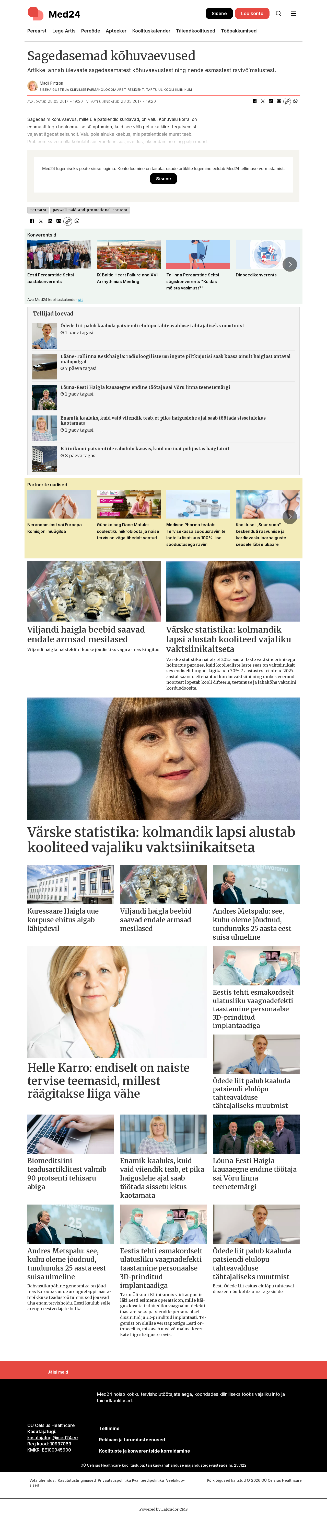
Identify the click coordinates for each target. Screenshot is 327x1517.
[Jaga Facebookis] (254, 101)
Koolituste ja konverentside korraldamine (144, 1451)
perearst (38, 210)
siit (80, 299)
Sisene (219, 13)
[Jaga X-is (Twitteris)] (262, 101)
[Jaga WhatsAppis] (295, 101)
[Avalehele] (116, 13)
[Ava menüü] (293, 13)
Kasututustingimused (77, 1480)
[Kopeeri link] (287, 101)
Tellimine (109, 1428)
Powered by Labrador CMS (163, 1509)
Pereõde (90, 30)
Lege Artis (64, 30)
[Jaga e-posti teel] (279, 101)
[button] (37, 264)
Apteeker (116, 30)
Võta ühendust (42, 1480)
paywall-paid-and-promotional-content (90, 210)
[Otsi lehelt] (278, 13)
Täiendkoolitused (195, 30)
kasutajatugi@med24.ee (52, 1437)
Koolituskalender (151, 30)
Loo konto (252, 13)
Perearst (36, 30)
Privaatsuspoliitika (114, 1480)
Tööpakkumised (239, 30)
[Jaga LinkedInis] (271, 101)
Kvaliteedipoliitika (148, 1480)
